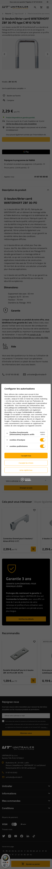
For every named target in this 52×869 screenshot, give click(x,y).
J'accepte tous (26, 455)
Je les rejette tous (26, 470)
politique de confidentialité (18, 408)
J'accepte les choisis (26, 462)
